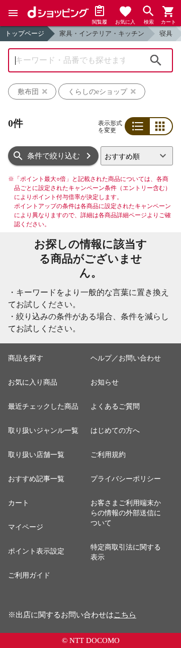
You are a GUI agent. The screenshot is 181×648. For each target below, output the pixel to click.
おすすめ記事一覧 (36, 479)
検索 (156, 60)
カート (18, 503)
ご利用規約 (108, 454)
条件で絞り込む (53, 156)
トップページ (24, 33)
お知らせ (104, 382)
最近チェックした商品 (43, 406)
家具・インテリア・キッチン (101, 33)
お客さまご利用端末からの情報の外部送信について (125, 513)
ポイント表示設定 (36, 551)
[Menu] (13, 13)
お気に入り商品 (32, 382)
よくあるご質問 (115, 406)
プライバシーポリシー (125, 479)
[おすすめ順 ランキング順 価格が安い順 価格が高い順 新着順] (137, 155)
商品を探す (25, 358)
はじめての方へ (115, 430)
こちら (125, 615)
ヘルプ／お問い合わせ (125, 358)
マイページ (25, 527)
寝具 (165, 33)
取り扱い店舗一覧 (36, 454)
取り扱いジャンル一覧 (43, 430)
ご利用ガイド (29, 575)
